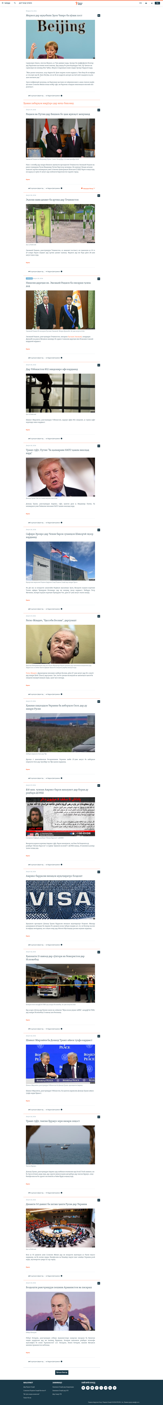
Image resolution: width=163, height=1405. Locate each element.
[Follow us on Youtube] (92, 1388)
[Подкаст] (114, 1388)
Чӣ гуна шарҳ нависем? (31, 1394)
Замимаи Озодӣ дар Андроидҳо (63, 1387)
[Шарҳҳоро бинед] (87, 189)
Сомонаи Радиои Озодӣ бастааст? (34, 1390)
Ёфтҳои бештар (61, 1372)
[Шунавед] (152, 3)
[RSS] (110, 1388)
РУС (140, 3)
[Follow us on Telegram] (105, 1388)
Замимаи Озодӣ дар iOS (60, 1390)
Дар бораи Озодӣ (29, 1387)
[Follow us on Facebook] (88, 1388)
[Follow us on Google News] (83, 1388)
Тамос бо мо (27, 1398)
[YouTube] (146, 3)
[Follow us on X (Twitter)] (101, 1388)
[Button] (35, 96)
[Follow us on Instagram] (96, 1388)
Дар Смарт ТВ (57, 1394)
